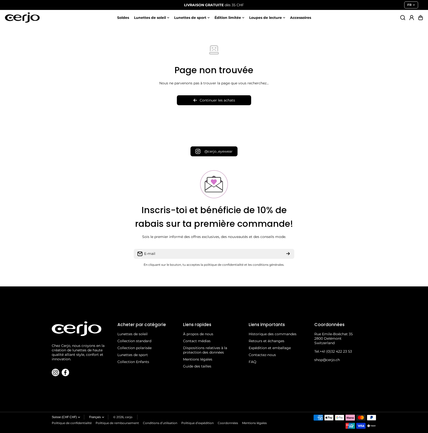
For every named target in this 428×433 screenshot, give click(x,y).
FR (409, 5)
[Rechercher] (402, 17)
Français (95, 417)
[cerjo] (22, 17)
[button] (420, 17)
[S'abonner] (288, 254)
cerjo (129, 417)
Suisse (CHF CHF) (64, 417)
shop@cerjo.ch (327, 360)
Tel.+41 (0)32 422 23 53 (333, 351)
